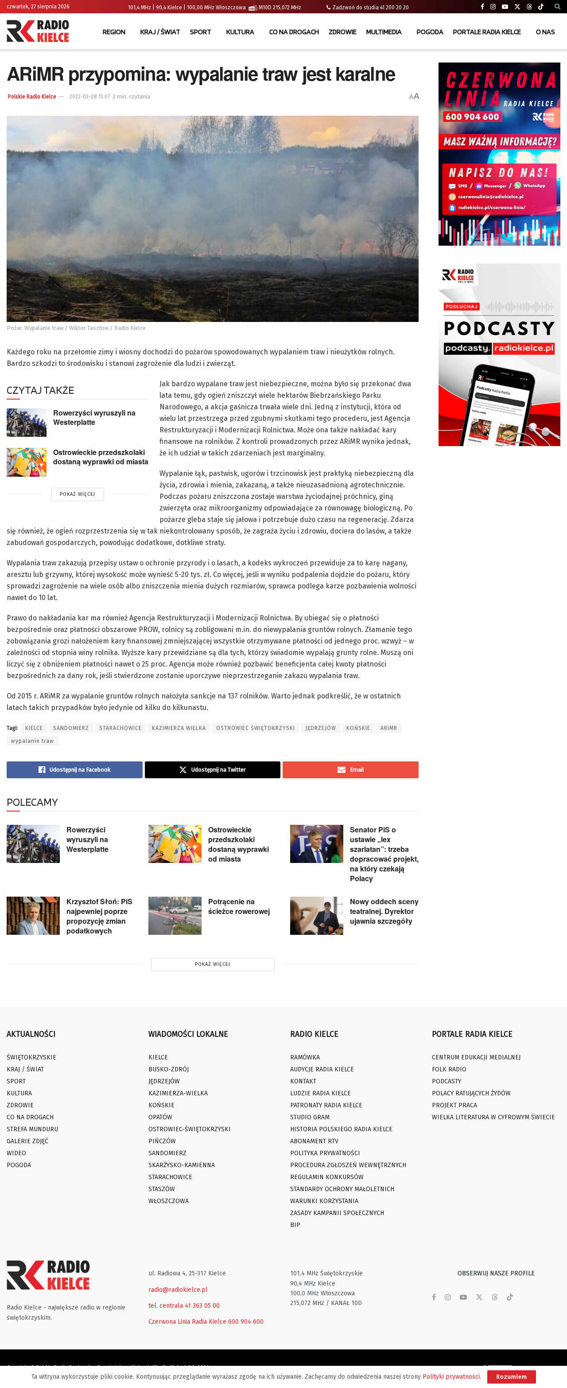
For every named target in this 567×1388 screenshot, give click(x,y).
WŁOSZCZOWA (168, 1201)
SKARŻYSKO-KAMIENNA (181, 1165)
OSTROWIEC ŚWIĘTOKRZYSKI (255, 728)
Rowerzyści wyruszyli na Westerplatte (94, 417)
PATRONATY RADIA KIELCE (326, 1105)
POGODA (430, 31)
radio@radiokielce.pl (178, 1290)
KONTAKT (303, 1081)
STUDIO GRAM (310, 1117)
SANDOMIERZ (71, 728)
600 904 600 (246, 1321)
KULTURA (240, 31)
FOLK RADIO (449, 1069)
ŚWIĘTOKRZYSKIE (31, 1057)
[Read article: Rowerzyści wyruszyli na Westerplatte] (27, 422)
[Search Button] (557, 6)
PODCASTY (446, 1081)
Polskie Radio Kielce (32, 97)
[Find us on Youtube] (505, 7)
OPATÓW (160, 1117)
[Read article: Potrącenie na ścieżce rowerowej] (175, 916)
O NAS (545, 31)
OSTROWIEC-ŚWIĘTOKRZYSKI (189, 1129)
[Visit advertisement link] (499, 154)
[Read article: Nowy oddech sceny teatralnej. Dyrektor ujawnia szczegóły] (316, 916)
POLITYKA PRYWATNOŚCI (325, 1153)
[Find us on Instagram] (493, 7)
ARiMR (389, 728)
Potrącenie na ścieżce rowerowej (239, 906)
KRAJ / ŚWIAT (160, 31)
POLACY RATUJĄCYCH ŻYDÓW (471, 1093)
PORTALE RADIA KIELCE (487, 31)
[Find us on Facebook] (482, 7)
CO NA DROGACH (294, 31)
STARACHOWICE (120, 728)
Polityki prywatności (451, 1376)
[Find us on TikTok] (541, 7)
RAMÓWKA (305, 1057)
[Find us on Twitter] (517, 7)
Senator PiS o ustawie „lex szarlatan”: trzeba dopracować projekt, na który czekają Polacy (384, 853)
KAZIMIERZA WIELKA (179, 728)
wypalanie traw (32, 741)
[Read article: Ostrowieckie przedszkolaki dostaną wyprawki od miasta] (27, 462)
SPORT (200, 31)
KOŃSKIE (358, 728)
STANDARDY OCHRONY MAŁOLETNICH (342, 1189)
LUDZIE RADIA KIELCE (320, 1093)
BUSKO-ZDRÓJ (168, 1069)
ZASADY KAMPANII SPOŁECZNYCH (337, 1213)
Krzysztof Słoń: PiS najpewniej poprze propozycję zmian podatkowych (99, 916)
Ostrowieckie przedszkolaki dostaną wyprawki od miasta (100, 457)
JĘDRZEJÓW (320, 728)
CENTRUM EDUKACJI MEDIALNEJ (476, 1057)
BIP (295, 1225)
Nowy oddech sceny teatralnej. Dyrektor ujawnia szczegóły (384, 911)
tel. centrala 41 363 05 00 (184, 1306)
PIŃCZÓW (162, 1141)
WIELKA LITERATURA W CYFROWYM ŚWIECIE (493, 1117)
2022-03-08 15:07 (90, 97)
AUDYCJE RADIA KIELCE (322, 1069)
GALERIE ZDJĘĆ (27, 1141)
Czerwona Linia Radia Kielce (187, 1321)
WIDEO (16, 1153)
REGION (114, 31)
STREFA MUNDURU (32, 1129)
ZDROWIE (343, 31)
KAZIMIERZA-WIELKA (178, 1093)
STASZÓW (161, 1189)
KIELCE (34, 728)
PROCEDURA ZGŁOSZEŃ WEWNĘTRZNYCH (348, 1165)
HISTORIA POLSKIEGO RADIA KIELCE (341, 1129)
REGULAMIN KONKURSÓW (327, 1177)
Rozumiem (511, 1376)
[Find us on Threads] (529, 7)
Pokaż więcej (77, 494)
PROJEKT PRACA (454, 1105)
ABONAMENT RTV (314, 1141)
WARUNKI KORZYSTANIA (324, 1201)
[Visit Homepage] (40, 32)
